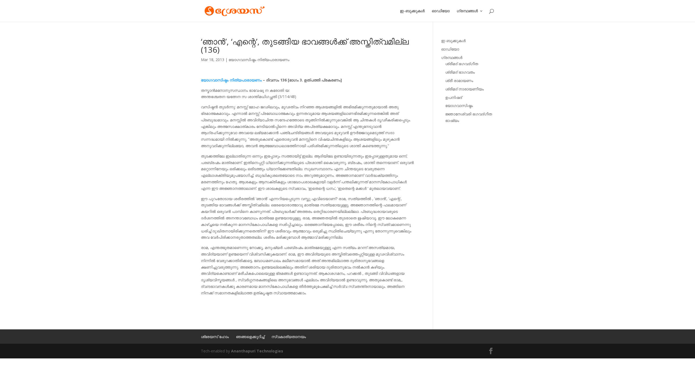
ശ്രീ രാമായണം (459, 80)
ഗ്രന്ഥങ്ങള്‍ (467, 11)
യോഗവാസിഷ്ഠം (459, 105)
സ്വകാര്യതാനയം (288, 336)
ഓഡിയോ (441, 11)
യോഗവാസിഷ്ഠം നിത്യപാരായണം (259, 59)
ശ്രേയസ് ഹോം (215, 336)
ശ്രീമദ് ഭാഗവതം (460, 72)
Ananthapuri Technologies (257, 351)
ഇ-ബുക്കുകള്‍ (412, 11)
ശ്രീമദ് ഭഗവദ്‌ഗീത (461, 63)
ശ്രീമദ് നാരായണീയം (464, 89)
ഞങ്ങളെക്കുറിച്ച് (250, 336)
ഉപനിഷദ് (453, 97)
